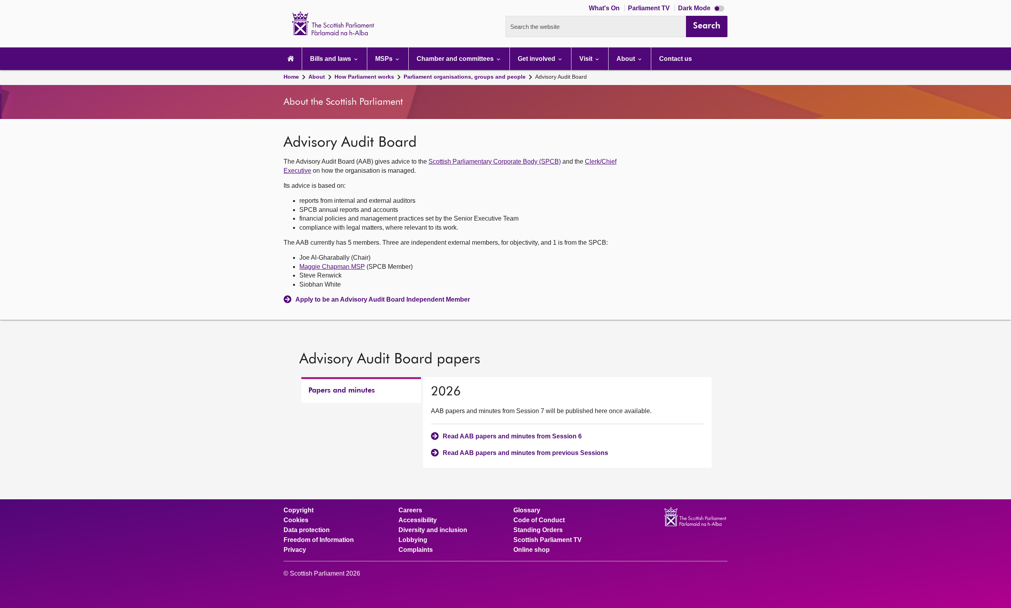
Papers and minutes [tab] (341, 390)
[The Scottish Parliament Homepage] (291, 58)
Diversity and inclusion (432, 530)
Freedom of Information (319, 540)
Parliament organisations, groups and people (465, 77)
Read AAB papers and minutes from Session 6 (512, 436)
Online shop (531, 550)
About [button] (626, 58)
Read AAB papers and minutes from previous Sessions (525, 452)
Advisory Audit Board (561, 77)
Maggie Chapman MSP (332, 266)
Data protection (307, 530)
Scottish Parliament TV (547, 540)
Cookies (296, 520)
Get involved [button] (537, 58)
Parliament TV (649, 8)
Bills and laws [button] (331, 58)
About (316, 77)
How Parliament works (364, 77)
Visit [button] (586, 58)
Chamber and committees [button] (456, 58)
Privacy (295, 550)
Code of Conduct (539, 520)
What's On (605, 8)
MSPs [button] (384, 58)
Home (291, 77)
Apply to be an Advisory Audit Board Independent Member (382, 299)
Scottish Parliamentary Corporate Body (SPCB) (494, 161)
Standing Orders (538, 530)
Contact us (675, 58)
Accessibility (417, 520)
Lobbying (412, 540)
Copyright (299, 510)
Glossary (526, 510)
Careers (410, 510)
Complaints (415, 550)
